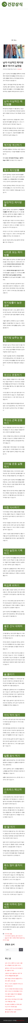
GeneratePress (20, 1020)
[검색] (21, 949)
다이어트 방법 (8, 933)
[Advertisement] (14, 23)
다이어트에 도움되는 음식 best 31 (13, 936)
